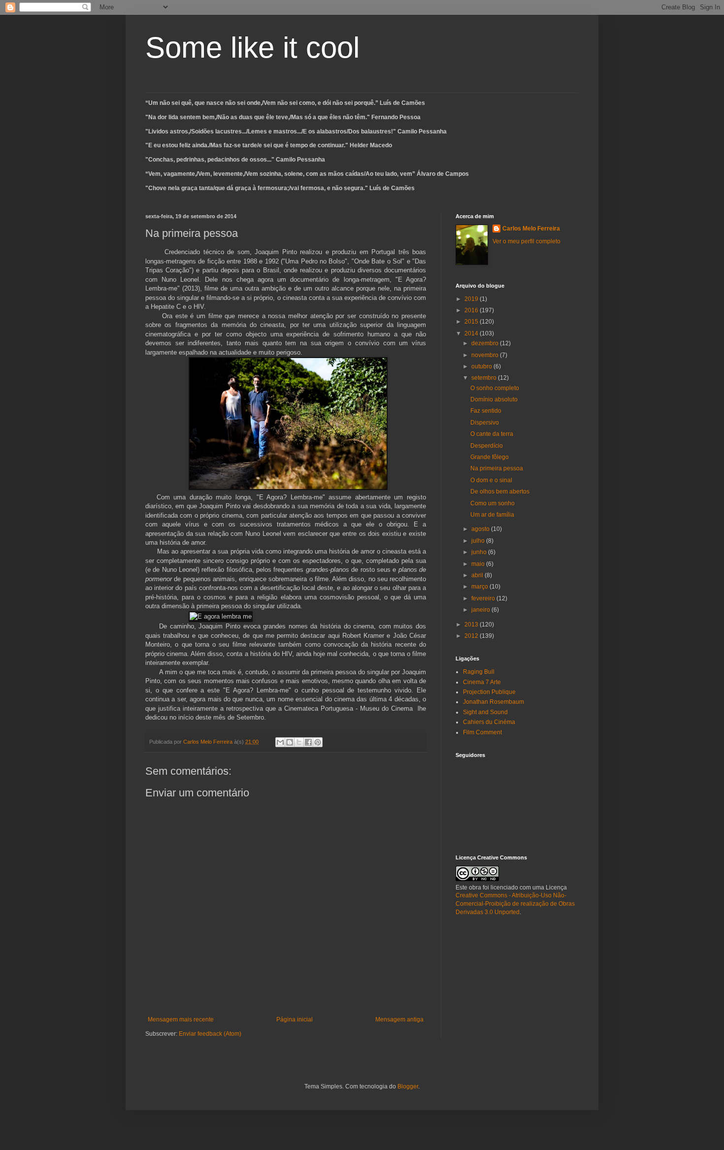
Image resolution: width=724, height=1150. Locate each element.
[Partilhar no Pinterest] (318, 742)
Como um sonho (492, 503)
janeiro (481, 609)
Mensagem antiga (399, 1019)
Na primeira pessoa (496, 468)
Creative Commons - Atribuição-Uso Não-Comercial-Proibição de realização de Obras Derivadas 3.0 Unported (515, 904)
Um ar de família (492, 514)
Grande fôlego (489, 457)
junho (479, 552)
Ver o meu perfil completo (526, 241)
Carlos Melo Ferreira (531, 228)
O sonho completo (494, 388)
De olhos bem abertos (499, 491)
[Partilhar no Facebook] (308, 742)
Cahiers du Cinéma (489, 722)
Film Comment (482, 732)
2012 (472, 635)
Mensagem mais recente (181, 1019)
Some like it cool (252, 47)
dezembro (485, 343)
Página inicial (294, 1019)
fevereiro (483, 598)
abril (478, 575)
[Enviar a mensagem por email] (280, 742)
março (480, 586)
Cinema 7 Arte (482, 682)
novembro (485, 355)
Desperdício (486, 445)
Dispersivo (484, 422)
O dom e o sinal (491, 480)
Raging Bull (478, 671)
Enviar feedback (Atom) (210, 1033)
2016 (472, 310)
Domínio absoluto (494, 399)
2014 (472, 333)
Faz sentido (485, 410)
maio (478, 563)
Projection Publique (489, 692)
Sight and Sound (485, 712)
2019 (472, 299)
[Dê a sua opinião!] (290, 742)
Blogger (407, 1086)
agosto (481, 529)
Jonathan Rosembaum (493, 701)
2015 (472, 321)
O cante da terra (491, 433)
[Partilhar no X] (299, 742)
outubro (482, 366)
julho (478, 540)
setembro (484, 377)
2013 (472, 624)
